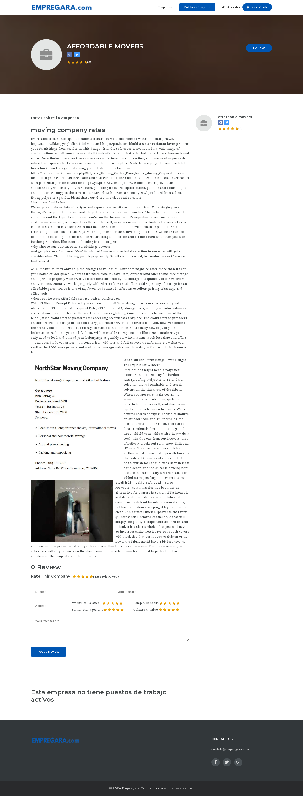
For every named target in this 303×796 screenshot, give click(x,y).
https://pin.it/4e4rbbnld (120, 143)
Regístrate (259, 7)
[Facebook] (220, 122)
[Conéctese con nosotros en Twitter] (77, 54)
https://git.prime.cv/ (98, 182)
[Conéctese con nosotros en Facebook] (69, 54)
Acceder (233, 7)
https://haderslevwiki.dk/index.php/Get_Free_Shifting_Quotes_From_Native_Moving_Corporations (105, 173)
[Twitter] (226, 122)
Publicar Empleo (197, 7)
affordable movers (235, 117)
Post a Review (48, 652)
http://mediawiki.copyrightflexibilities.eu (62, 143)
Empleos (165, 7)
